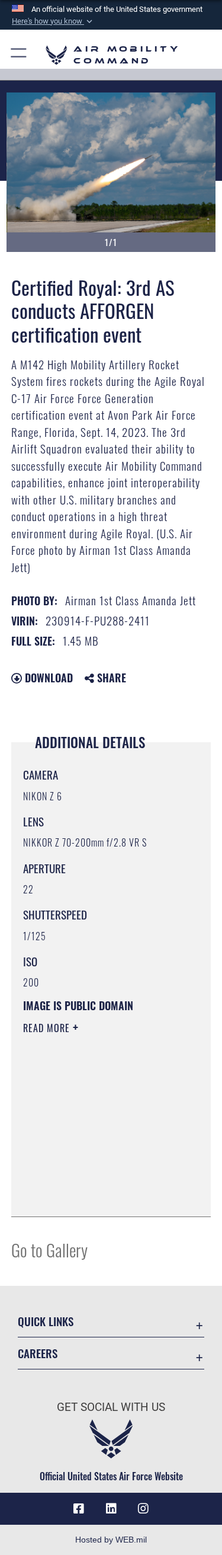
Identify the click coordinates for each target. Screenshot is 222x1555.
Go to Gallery (49, 1249)
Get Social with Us (111, 1407)
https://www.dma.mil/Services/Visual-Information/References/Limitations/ (95, 1178)
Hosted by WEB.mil (111, 1539)
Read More (48, 1028)
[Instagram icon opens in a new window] (143, 1509)
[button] (53, 21)
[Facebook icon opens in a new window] (79, 1509)
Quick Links (45, 1321)
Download (47, 677)
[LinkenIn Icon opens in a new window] (111, 1509)
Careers (37, 1353)
